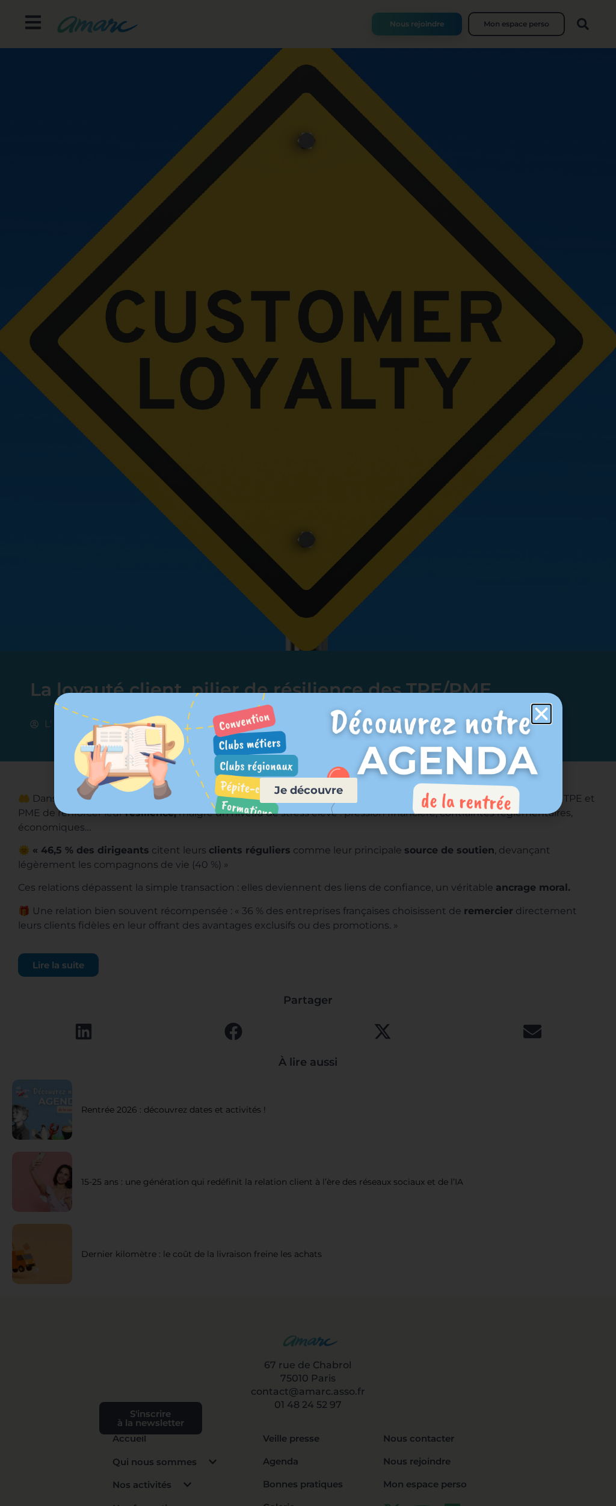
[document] (308, 753)
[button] (541, 714)
